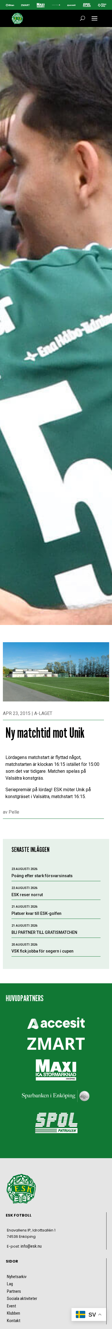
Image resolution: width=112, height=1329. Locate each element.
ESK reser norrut (27, 894)
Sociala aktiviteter (22, 1298)
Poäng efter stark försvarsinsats (42, 875)
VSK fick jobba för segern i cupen (42, 951)
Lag (10, 1283)
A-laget (43, 713)
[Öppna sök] (82, 18)
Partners (14, 1291)
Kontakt (13, 1320)
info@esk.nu (31, 1246)
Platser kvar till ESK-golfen (36, 913)
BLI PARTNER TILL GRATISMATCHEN (44, 932)
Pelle (14, 812)
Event (11, 1306)
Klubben (13, 1313)
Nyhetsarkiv (16, 1276)
